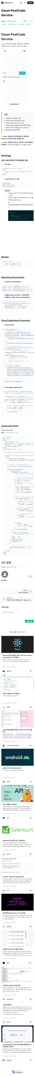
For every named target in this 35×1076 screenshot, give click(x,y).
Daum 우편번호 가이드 (11, 432)
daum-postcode (13, 24)
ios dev (3, 21)
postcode (22, 24)
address (4, 24)
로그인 (30, 3)
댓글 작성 (29, 621)
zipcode (29, 24)
